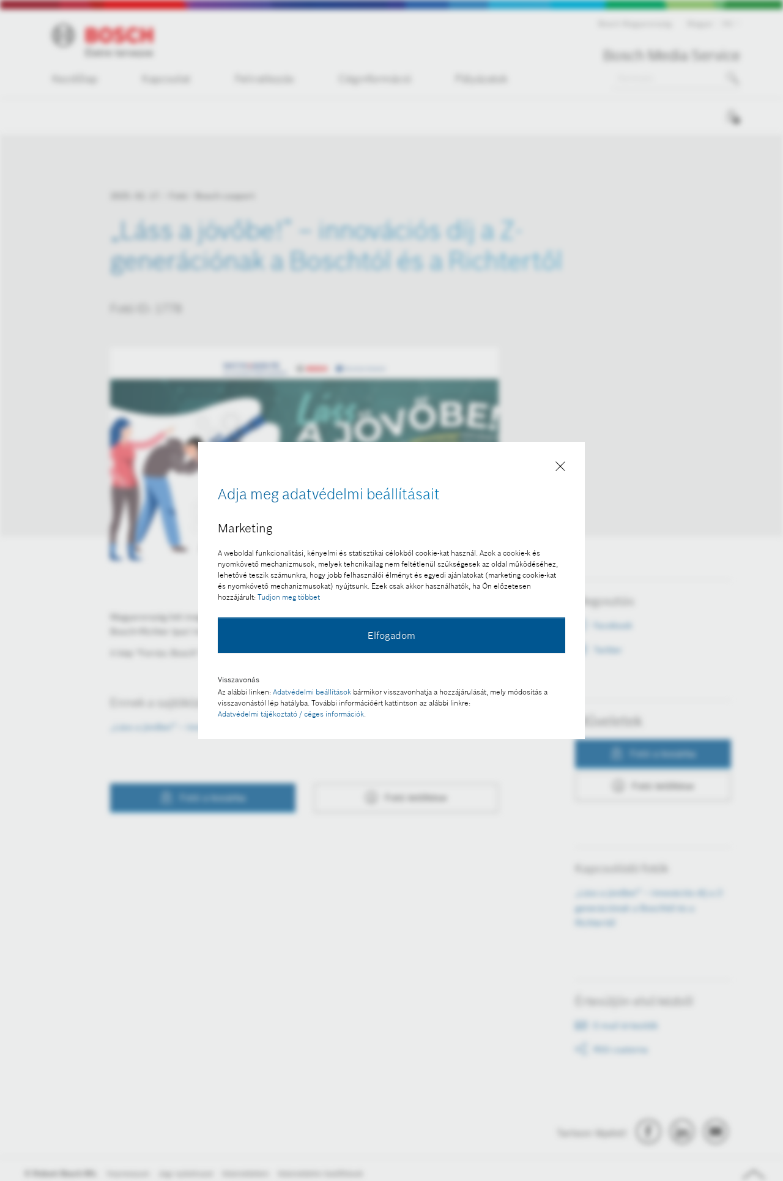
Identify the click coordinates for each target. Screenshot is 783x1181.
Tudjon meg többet (289, 597)
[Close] (560, 469)
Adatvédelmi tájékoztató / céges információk (291, 713)
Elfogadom (391, 635)
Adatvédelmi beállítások (312, 691)
